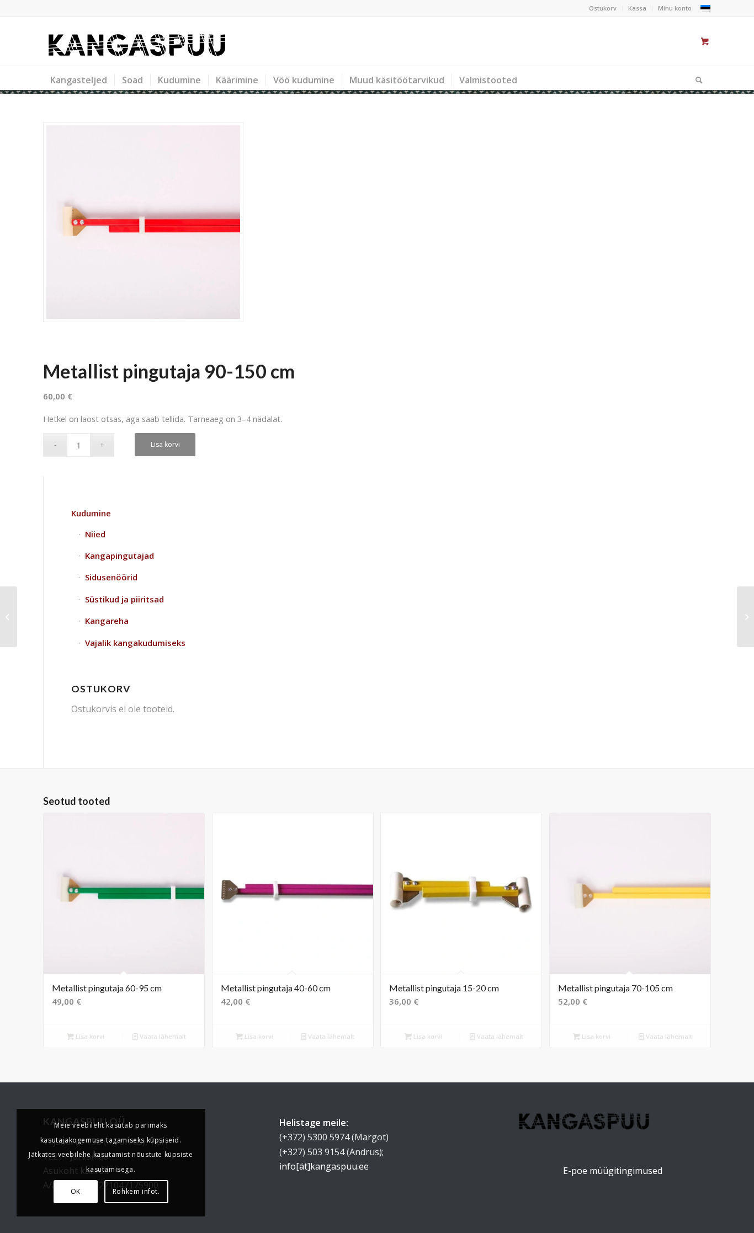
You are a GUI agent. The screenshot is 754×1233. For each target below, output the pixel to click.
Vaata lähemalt (162, 1036)
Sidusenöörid (111, 577)
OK (76, 1191)
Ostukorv (603, 8)
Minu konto (675, 8)
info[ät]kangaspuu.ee (324, 1166)
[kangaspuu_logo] (137, 41)
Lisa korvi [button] (89, 1036)
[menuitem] (603, 8)
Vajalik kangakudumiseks (135, 642)
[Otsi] (695, 80)
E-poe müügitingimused (612, 1171)
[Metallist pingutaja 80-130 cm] (8, 616)
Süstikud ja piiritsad (124, 599)
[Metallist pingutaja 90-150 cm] (143, 222)
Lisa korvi (165, 444)
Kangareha (107, 620)
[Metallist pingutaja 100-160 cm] (745, 616)
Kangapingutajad (119, 555)
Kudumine (91, 513)
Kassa (637, 8)
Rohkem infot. (136, 1191)
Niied (95, 534)
